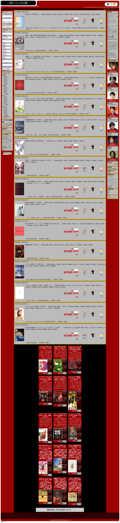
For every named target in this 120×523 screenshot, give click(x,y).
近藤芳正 (99, 306)
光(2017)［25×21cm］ (32, 14)
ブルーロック (111, 52)
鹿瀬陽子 (51, 287)
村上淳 (68, 285)
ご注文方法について (7, 136)
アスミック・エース (112, 182)
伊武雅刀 (37, 204)
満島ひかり (54, 141)
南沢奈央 (67, 202)
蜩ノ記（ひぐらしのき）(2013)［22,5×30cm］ (39, 98)
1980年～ (5, 81)
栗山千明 (44, 37)
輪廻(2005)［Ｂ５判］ (32, 244)
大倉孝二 (94, 35)
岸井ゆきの (38, 79)
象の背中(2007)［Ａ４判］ (33, 202)
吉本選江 (102, 56)
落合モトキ (83, 120)
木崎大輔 (64, 264)
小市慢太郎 (66, 14)
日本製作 (4, 85)
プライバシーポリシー (7, 145)
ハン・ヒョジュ (84, 77)
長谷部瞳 (71, 160)
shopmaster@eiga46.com (113, 7)
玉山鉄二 (56, 181)
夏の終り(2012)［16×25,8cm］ (35, 141)
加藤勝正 (44, 329)
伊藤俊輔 (33, 329)
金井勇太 (77, 120)
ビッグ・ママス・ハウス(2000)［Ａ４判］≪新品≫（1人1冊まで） (45, 415)
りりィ (103, 285)
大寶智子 (63, 100)
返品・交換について (7, 142)
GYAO (108, 172)
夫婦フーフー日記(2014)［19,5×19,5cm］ (38, 56)
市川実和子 (63, 79)
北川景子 (69, 223)
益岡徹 (100, 202)
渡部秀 (60, 160)
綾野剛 (60, 141)
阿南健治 (88, 306)
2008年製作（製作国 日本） (79, 468)
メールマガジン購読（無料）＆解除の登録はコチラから (7, 125)
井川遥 (72, 202)
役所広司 (63, 98)
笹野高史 (32, 204)
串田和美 (33, 100)
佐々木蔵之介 (61, 56)
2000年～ (5, 78)
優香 (47, 244)
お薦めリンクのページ (112, 198)
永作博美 (68, 56)
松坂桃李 (83, 35)
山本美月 (66, 120)
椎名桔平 (61, 37)
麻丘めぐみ (76, 264)
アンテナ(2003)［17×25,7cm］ (35, 264)
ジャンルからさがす (7, 132)
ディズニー (110, 176)
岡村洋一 (95, 120)
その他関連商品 (5, 116)
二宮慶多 (44, 79)
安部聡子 (75, 141)
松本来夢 (50, 79)
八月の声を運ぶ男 (112, 45)
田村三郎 (89, 120)
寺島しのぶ (94, 98)
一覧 (4, 118)
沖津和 (39, 287)
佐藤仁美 (74, 56)
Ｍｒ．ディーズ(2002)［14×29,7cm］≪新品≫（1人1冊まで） (75, 378)
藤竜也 (98, 14)
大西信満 (81, 14)
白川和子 (93, 14)
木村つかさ (94, 327)
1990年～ (5, 79)
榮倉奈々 (77, 77)
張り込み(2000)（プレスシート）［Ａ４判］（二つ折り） (43, 327)
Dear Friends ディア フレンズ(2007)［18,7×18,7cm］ (42, 223)
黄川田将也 (83, 223)
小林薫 (64, 141)
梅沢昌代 (91, 56)
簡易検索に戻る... (6, 70)
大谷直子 (35, 225)
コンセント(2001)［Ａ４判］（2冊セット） (39, 285)
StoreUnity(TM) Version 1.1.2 (64, 520)
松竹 (108, 192)
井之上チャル (43, 308)
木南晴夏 (100, 35)
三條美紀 (90, 244)
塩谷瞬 (62, 202)
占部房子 (31, 266)
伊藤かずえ (34, 162)
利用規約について (6, 146)
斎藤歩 (93, 285)
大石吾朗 (97, 56)
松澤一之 (27, 162)
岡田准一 (69, 98)
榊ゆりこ (87, 327)
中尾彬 (84, 181)
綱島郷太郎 (56, 100)
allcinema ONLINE (111, 169)
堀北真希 (75, 98)
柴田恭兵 (89, 181)
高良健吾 (68, 181)
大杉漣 (46, 225)
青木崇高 (87, 98)
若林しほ (70, 327)
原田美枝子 (81, 98)
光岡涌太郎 (53, 266)
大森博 (81, 264)
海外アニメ (4, 95)
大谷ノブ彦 (102, 120)
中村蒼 (50, 120)
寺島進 (47, 266)
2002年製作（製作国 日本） (79, 500)
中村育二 (64, 306)
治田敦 (85, 244)
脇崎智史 (48, 183)
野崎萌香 (77, 160)
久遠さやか (95, 202)
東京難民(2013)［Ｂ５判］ (33, 120)
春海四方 (42, 266)
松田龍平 (79, 181)
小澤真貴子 (88, 160)
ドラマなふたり (111, 19)
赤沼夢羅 (69, 141)
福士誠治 (33, 121)
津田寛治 (39, 121)
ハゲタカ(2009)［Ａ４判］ (33, 181)
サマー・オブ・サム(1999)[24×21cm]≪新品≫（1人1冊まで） (60, 415)
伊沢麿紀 (100, 327)
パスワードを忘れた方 (7, 24)
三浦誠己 (32, 37)
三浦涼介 (65, 160)
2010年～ (5, 76)
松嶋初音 (102, 223)
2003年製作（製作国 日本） (64, 498)
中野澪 (51, 100)
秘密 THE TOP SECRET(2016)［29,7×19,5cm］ (41, 35)
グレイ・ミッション (112, 21)
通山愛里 (89, 223)
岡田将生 (71, 35)
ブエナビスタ (110, 181)
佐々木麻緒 (96, 223)
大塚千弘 (75, 14)
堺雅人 (59, 306)
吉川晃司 (77, 35)
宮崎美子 (41, 225)
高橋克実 (77, 202)
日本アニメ (4, 106)
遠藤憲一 (74, 181)
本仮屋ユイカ (75, 223)
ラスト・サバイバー (112, 14)
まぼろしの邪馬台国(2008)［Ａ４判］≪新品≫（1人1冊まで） (74, 447)
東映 (108, 191)
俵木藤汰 (32, 308)
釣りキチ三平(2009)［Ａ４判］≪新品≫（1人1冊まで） (60, 447)
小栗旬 (67, 244)
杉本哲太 (41, 58)
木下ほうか (80, 285)
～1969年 (5, 84)
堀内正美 (87, 14)
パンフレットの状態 (7, 140)
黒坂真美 (77, 306)
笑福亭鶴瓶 (56, 308)
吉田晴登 (39, 100)
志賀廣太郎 (102, 181)
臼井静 (37, 308)
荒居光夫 (50, 329)
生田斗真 (66, 35)
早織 (71, 14)
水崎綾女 (54, 14)
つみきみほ (73, 285)
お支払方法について (7, 137)
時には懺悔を (111, 36)
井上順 (51, 121)
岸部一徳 (43, 204)
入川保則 (99, 264)
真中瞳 (54, 306)
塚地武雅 (32, 79)
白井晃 (82, 202)
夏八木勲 (63, 287)
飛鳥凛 (82, 160)
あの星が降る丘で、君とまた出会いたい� (112, 120)
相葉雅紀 (71, 77)
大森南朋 (67, 37)
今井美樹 (56, 202)
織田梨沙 (88, 35)
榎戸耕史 (36, 266)
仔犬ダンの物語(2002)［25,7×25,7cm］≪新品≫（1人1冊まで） (74, 480)
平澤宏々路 (56, 79)
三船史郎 (100, 98)
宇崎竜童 (69, 264)
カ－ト (101, 9)
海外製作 (4, 75)
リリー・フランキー (53, 37)
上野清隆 (39, 329)
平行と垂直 (110, 37)
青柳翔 (60, 120)
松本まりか (73, 244)
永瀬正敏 (48, 14)
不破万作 (98, 285)
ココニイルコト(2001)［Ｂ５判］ (35, 306)
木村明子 (57, 287)
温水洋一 (69, 79)
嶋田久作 (95, 181)
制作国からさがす (6, 130)
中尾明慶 (71, 120)
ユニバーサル (110, 178)
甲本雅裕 (34, 287)
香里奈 (51, 244)
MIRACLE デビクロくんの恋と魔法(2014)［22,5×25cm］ (43, 77)
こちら (66, 518)
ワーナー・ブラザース (112, 179)
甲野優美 (93, 264)
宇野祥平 (28, 58)
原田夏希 (82, 306)
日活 (108, 194)
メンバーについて (6, 143)
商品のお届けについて (7, 139)
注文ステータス (115, 9)
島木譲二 (50, 308)
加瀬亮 (53, 264)
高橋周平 (80, 56)
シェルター (110, 15)
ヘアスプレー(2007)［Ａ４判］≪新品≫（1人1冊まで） (45, 348)
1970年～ (5, 82)
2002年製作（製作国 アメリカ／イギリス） (62, 400)
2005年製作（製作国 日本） (49, 498)
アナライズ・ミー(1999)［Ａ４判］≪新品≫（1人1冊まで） (74, 415)
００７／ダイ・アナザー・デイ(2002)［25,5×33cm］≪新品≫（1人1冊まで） (60, 378)
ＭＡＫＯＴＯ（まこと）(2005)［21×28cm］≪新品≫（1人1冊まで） (45, 480)
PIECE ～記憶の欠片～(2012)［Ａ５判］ (38, 160)
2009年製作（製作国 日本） (49, 469)
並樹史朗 (85, 56)
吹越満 (28, 121)
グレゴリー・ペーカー (39, 183)
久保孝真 (94, 160)
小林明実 (58, 264)
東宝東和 (109, 187)
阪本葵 (55, 329)
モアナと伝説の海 (112, 31)
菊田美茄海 (45, 287)
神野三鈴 (59, 14)
